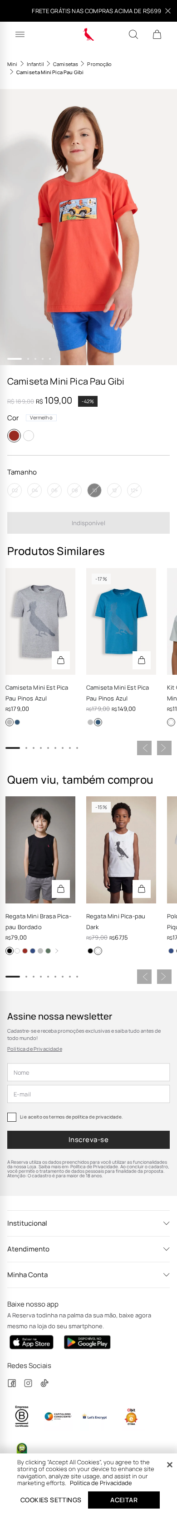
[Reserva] (88, 34)
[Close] (169, 1464)
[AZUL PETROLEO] (17, 722)
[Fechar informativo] (168, 11)
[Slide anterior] (144, 748)
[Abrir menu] (20, 34)
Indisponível (88, 523)
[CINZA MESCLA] (9, 722)
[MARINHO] (32, 951)
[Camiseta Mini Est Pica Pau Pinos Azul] (40, 621)
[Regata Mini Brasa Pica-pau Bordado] (40, 849)
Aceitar (124, 1499)
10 (94, 490)
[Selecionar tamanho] (61, 660)
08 (75, 490)
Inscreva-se (88, 1139)
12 (114, 490)
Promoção (99, 64)
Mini (12, 64)
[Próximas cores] (56, 951)
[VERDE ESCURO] (48, 951)
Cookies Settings (50, 1499)
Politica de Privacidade (101, 1483)
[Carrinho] (157, 34)
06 (54, 490)
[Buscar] (133, 34)
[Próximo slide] (164, 748)
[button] (88, 227)
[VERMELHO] (14, 435)
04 (35, 490)
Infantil (35, 64)
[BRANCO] (28, 435)
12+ (134, 490)
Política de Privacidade (34, 1048)
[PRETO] (9, 951)
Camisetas (65, 64)
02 (15, 490)
